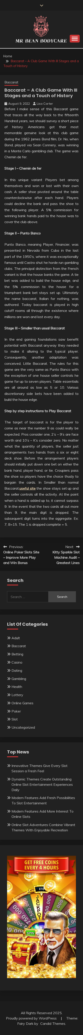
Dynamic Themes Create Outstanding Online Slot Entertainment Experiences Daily (42, 784)
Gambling (19, 678)
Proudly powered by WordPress (32, 1018)
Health (17, 686)
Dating (17, 670)
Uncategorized (23, 727)
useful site (27, 488)
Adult (16, 638)
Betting (17, 654)
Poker (16, 711)
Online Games (22, 703)
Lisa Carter (45, 104)
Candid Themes (52, 1023)
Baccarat (11, 82)
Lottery (17, 695)
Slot (15, 719)
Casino (17, 662)
